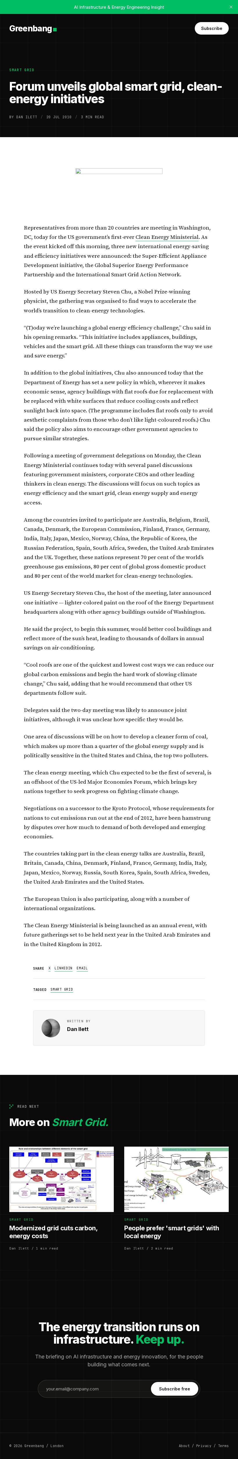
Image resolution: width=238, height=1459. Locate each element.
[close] (231, 7)
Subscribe (211, 28)
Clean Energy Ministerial (167, 237)
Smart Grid (22, 70)
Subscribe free (174, 1388)
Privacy (203, 1446)
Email (82, 968)
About (184, 1446)
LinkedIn (64, 968)
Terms (223, 1446)
